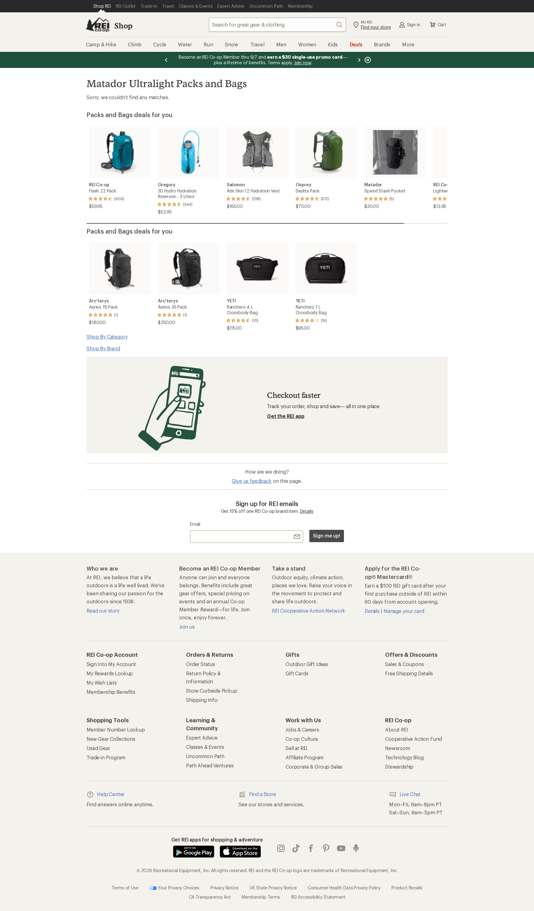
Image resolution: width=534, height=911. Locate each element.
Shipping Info (202, 700)
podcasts (356, 848)
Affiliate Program (305, 757)
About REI (396, 729)
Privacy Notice (224, 887)
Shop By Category (107, 337)
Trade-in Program (106, 757)
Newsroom (397, 748)
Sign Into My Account (111, 664)
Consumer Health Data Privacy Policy (344, 887)
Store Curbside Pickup (211, 691)
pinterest (326, 848)
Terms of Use (125, 887)
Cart (442, 24)
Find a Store (262, 794)
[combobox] (277, 25)
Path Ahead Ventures (210, 765)
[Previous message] (166, 59)
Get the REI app (285, 416)
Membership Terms (261, 897)
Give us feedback (251, 481)
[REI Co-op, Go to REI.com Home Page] (97, 24)
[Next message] (359, 59)
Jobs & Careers (302, 729)
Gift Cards (297, 673)
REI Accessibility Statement (318, 897)
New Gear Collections (111, 739)
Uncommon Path (205, 756)
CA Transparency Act (210, 897)
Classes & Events (205, 747)
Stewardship (399, 767)
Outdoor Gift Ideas (307, 664)
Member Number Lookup (116, 729)
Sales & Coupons (404, 664)
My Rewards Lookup (110, 673)
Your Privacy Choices (178, 887)
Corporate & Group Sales (314, 767)
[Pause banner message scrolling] (367, 59)
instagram (281, 848)
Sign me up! (326, 535)
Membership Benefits (111, 692)
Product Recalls (407, 887)
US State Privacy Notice (273, 887)
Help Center (111, 794)
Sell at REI (296, 748)
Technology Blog (404, 757)
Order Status (200, 664)
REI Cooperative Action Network (308, 611)
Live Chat (410, 794)
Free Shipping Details (409, 673)
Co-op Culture (302, 739)
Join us (187, 627)
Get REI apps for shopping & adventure (217, 839)
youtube (341, 848)
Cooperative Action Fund (413, 739)
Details (306, 511)
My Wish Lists (102, 682)
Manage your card (404, 611)
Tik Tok (296, 848)
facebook (311, 848)
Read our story (103, 611)
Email (195, 524)
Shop (123, 25)
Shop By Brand (103, 348)
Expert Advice (202, 737)
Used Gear (98, 748)
